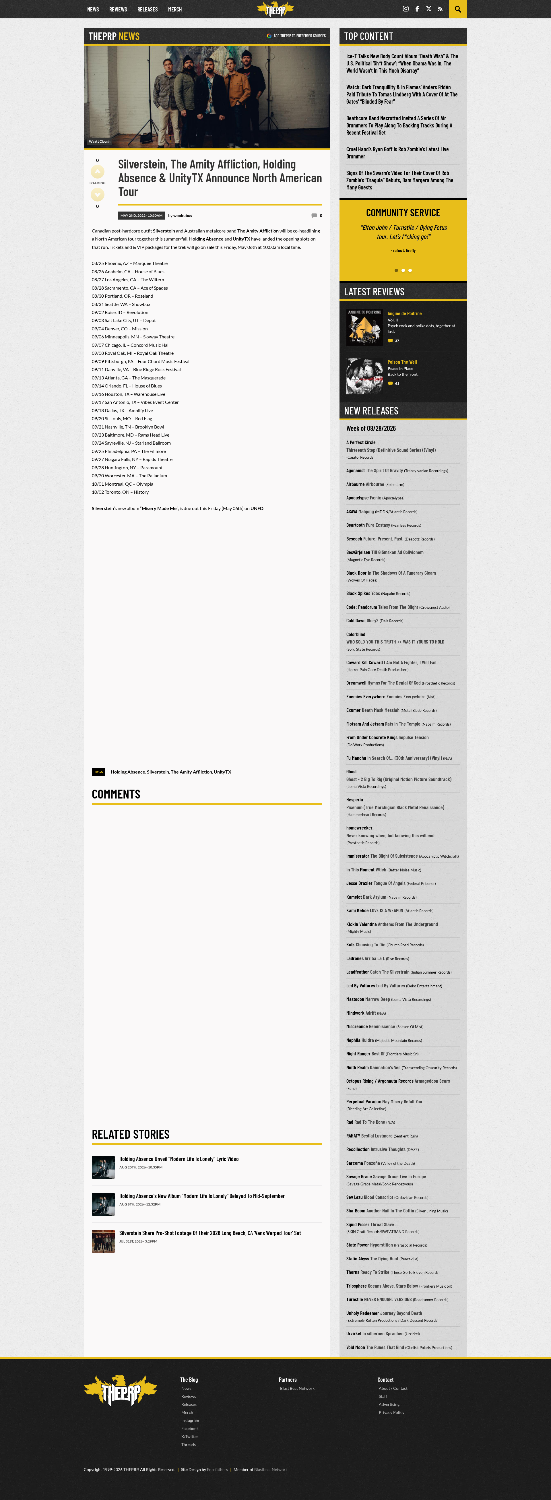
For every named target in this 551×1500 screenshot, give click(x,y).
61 (397, 383)
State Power (357, 1244)
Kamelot (354, 897)
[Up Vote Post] (97, 172)
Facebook (190, 1428)
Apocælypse (357, 497)
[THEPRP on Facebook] (417, 9)
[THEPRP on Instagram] (406, 9)
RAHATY (353, 1135)
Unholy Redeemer (362, 1313)
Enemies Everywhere (365, 696)
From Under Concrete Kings (371, 737)
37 (397, 340)
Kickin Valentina (361, 924)
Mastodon (355, 999)
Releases (147, 9)
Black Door (356, 572)
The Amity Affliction (191, 771)
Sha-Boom (355, 1210)
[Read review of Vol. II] (364, 327)
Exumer (353, 710)
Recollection (358, 1149)
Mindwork (355, 1012)
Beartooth (355, 525)
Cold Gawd (356, 620)
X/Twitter (189, 1436)
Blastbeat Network (271, 1469)
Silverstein (158, 771)
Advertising (389, 1404)
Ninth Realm (357, 1067)
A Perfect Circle (361, 442)
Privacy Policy (391, 1412)
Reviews (118, 9)
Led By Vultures (360, 985)
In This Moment (360, 869)
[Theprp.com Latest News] (120, 1390)
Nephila (353, 1040)
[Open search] (458, 9)
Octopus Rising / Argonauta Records (380, 1080)
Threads (188, 1444)
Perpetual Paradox (363, 1101)
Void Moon (355, 1347)
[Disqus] (207, 891)
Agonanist (355, 470)
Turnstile (354, 1299)
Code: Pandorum (361, 607)
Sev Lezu (354, 1197)
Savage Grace (359, 1176)
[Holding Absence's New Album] (103, 1204)
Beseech (354, 538)
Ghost (351, 771)
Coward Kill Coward (364, 662)
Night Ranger (358, 1053)
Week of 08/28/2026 (371, 428)
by (180, 215)
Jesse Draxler (359, 883)
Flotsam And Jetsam (365, 723)
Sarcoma (354, 1163)
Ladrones (355, 958)
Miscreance (357, 1026)
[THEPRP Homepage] (275, 9)
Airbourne (355, 484)
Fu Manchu (356, 758)
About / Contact (393, 1388)
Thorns (352, 1272)
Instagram (190, 1420)
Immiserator (357, 855)
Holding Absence (128, 771)
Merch (175, 9)
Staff (383, 1396)
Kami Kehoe (357, 910)
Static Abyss (357, 1258)
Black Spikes (358, 593)
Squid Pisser (357, 1224)
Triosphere (356, 1285)
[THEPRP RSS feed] (440, 9)
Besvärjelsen (358, 552)
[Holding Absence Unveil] (103, 1167)
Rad (349, 1122)
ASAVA (351, 511)
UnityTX (222, 771)
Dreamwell (356, 682)
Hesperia (354, 799)
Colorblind (355, 634)
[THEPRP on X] (428, 9)
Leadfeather (357, 971)
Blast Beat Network (297, 1388)
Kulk (350, 944)
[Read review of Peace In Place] (364, 376)
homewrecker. (360, 827)
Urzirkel (353, 1333)
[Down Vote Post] (97, 194)
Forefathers (217, 1469)
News (93, 9)
